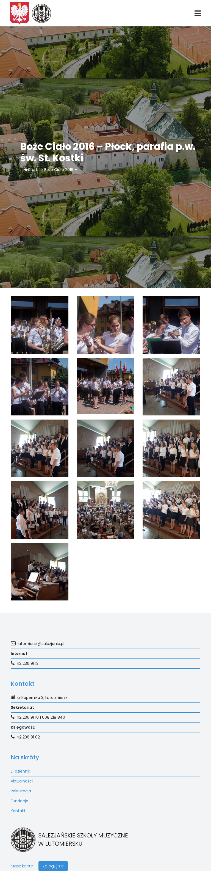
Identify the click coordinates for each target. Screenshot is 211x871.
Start (32, 169)
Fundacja (19, 801)
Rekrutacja (21, 791)
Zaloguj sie (53, 866)
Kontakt (18, 811)
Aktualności (22, 781)
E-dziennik (20, 771)
